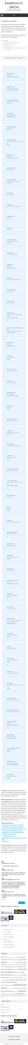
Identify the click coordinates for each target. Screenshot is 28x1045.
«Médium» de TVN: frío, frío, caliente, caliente (13, 832)
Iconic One (6, 1043)
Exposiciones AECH (18, 975)
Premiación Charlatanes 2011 (9, 836)
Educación (16, 969)
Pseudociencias (6, 991)
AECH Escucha (5, 841)
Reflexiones (15, 991)
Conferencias (19, 964)
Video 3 (16, 76)
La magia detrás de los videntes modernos (12, 830)
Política (12, 988)
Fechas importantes (13, 977)
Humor (20, 977)
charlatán (15, 35)
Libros (8, 980)
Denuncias (14, 966)
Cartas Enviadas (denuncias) (10, 947)
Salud (13, 993)
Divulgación (9, 969)
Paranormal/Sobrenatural (7, 985)
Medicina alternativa (16, 980)
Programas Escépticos (9, 934)
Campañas (15, 959)
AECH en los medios (8, 929)
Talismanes (8, 995)
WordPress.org (4, 1012)
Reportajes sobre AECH (6, 994)
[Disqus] (14, 880)
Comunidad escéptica (10, 964)
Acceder (2, 1004)
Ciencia (19, 962)
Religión (22, 991)
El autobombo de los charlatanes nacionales (12, 826)
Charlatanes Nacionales (9, 944)
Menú (14, 15)
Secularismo (19, 994)
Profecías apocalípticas (20, 988)
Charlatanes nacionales (11, 962)
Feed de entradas (5, 1007)
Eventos (12, 975)
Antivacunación (11, 957)
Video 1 (8, 76)
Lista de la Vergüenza (8, 941)
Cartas (20, 959)
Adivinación (4, 957)
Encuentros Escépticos (9, 936)
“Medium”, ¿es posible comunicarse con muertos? (14, 828)
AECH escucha (7, 939)
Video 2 (12, 76)
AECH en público (7, 931)
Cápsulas (7, 967)
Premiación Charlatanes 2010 (9, 834)
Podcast (8, 988)
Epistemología (18, 972)
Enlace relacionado (11, 116)
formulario (7, 814)
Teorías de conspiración (16, 995)
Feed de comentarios (5, 1009)
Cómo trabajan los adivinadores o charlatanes (13, 825)
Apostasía (16, 957)
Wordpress (21, 1043)
